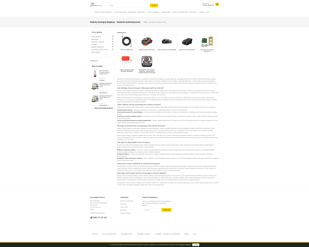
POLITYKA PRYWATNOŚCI (109, 234)
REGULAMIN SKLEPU (127, 234)
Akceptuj (195, 244)
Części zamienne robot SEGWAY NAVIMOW (127, 70)
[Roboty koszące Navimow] (147, 41)
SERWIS (201, 12)
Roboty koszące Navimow (147, 49)
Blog (207, 12)
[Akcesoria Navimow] (126, 41)
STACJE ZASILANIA (120, 12)
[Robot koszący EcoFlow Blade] (167, 41)
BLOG (194, 234)
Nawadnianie (94, 39)
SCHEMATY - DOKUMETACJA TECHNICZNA (167, 234)
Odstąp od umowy (125, 213)
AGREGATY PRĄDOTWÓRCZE (103, 12)
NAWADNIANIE (166, 12)
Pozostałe (94, 44)
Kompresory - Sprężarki (97, 41)
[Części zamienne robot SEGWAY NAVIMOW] (126, 61)
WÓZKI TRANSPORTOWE (180, 12)
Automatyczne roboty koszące (99, 49)
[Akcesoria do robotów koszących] (207, 41)
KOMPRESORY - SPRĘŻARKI (136, 12)
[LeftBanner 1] (94, 61)
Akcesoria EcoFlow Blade (187, 49)
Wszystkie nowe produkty (104, 108)
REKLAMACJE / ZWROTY (144, 234)
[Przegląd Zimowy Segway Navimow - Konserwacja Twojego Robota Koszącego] (147, 61)
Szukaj (154, 5)
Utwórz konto (124, 207)
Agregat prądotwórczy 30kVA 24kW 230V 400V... (105, 85)
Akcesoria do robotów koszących (207, 50)
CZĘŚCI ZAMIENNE (153, 12)
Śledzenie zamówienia (126, 201)
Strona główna (97, 32)
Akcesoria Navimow (127, 49)
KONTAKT (95, 234)
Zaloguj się (123, 204)
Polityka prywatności (185, 244)
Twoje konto (124, 197)
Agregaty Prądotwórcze (97, 47)
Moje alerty (123, 210)
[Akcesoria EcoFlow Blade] (187, 41)
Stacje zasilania (95, 52)
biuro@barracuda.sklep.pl (97, 213)
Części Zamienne (96, 36)
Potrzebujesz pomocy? (97, 197)
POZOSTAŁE (193, 12)
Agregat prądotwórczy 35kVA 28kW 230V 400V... (105, 97)
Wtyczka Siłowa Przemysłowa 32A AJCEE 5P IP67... (104, 72)
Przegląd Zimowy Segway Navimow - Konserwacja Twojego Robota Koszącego (146, 71)
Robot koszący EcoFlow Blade (167, 49)
